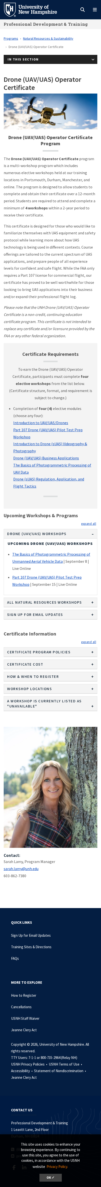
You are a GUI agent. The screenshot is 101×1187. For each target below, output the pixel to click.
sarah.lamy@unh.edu (21, 868)
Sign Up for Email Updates (31, 935)
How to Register (23, 995)
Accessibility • (22, 1070)
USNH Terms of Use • (66, 1064)
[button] (88, 524)
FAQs (15, 958)
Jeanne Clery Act (24, 1030)
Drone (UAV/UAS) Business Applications (46, 458)
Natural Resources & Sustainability (48, 38)
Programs (11, 38)
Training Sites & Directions (31, 947)
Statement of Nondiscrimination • (60, 1070)
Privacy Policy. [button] (57, 1166)
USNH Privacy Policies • (29, 1064)
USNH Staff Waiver (25, 1018)
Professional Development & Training (46, 24)
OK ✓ (51, 1177)
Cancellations (21, 1007)
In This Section (23, 59)
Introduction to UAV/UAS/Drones (40, 422)
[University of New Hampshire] (34, 9)
